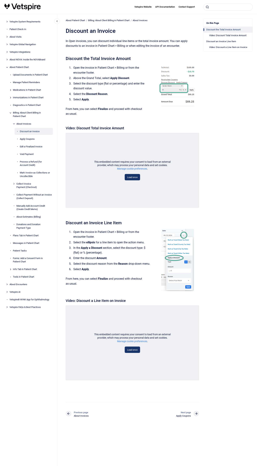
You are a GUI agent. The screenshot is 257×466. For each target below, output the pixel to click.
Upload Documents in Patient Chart (30, 75)
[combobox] (228, 7)
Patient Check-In (18, 29)
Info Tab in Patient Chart (25, 269)
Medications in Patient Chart (27, 90)
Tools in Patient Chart (23, 277)
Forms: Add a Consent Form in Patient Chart (28, 260)
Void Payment (27, 154)
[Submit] (207, 7)
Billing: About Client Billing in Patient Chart (27, 115)
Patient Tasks (20, 250)
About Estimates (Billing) (28, 217)
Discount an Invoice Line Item (221, 41)
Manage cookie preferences (132, 168)
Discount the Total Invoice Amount (223, 29)
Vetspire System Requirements (25, 21)
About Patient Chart (19, 67)
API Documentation (165, 6)
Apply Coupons (27, 139)
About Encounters (18, 284)
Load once (132, 177)
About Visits (16, 37)
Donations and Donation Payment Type (28, 226)
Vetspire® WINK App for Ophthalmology (29, 299)
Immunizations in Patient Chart (28, 97)
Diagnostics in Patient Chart (27, 105)
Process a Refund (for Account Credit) (31, 163)
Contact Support (187, 6)
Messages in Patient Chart (26, 243)
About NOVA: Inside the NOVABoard (27, 59)
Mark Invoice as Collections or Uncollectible (35, 175)
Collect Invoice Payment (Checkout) (26, 185)
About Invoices (23, 123)
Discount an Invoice (30, 131)
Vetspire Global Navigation (23, 44)
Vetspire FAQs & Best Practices (25, 307)
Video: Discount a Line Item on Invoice (228, 47)
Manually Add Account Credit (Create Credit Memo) (30, 208)
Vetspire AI (15, 292)
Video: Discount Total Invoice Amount (227, 35)
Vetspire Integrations (20, 52)
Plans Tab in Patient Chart (26, 235)
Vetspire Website (143, 6)
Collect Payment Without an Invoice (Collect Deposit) (34, 197)
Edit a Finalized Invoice (31, 146)
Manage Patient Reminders (26, 82)
